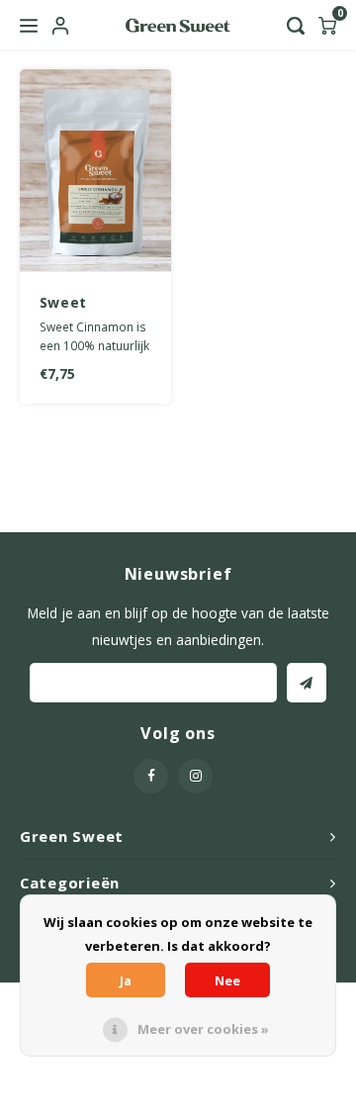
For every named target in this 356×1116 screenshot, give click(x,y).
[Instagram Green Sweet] (195, 776)
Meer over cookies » (203, 1029)
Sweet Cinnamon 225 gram (93, 303)
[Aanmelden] (306, 682)
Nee (227, 980)
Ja (126, 980)
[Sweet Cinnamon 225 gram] (95, 170)
